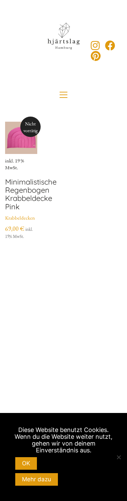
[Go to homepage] (64, 51)
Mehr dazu (36, 479)
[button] (63, 95)
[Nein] (118, 457)
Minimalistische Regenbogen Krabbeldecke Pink (31, 194)
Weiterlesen (24, 221)
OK (26, 463)
